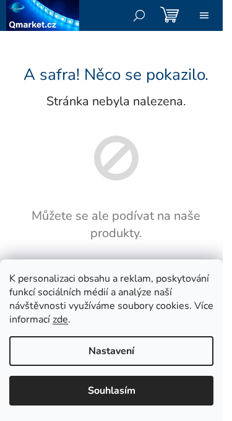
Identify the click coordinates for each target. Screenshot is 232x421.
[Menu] (204, 15)
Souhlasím (111, 390)
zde (60, 319)
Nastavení (111, 351)
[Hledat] (139, 15)
